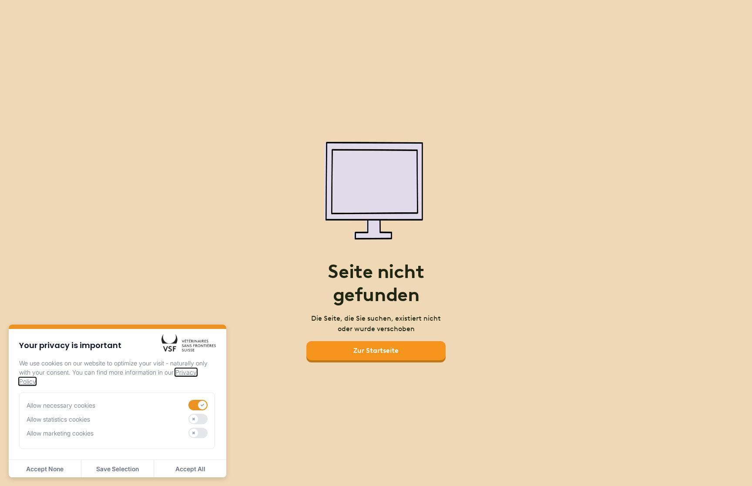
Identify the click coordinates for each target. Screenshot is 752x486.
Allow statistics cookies (58, 419)
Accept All (190, 469)
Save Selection (117, 469)
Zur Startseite (376, 350)
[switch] (198, 405)
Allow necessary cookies (61, 405)
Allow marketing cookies (60, 433)
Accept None (45, 469)
